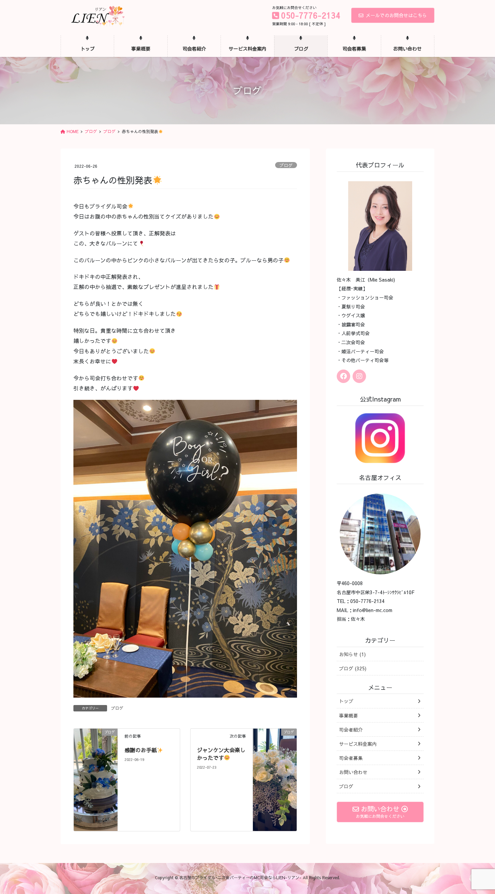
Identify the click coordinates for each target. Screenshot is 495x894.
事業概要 (348, 715)
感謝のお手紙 (141, 750)
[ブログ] (96, 775)
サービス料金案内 (358, 743)
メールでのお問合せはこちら (396, 15)
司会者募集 (351, 758)
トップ (346, 701)
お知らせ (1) (352, 654)
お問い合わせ (353, 772)
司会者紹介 (351, 729)
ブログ (286, 165)
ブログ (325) (352, 668)
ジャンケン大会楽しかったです (221, 753)
